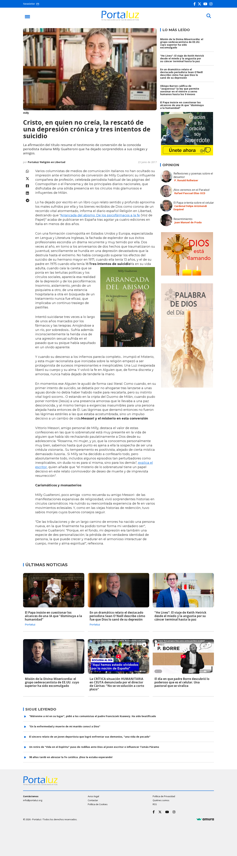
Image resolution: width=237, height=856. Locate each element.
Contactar (93, 800)
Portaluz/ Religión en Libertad (46, 162)
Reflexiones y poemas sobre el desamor (193, 175)
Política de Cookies (98, 804)
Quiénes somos (161, 800)
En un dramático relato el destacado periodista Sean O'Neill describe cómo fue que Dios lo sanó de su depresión (181, 73)
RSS (155, 804)
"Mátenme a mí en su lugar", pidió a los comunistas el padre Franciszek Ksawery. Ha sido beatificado (92, 716)
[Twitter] (200, 4)
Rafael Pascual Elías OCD (189, 193)
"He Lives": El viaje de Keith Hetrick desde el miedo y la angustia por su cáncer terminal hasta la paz (182, 58)
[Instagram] (211, 4)
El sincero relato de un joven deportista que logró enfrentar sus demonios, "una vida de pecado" (89, 736)
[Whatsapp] (27, 171)
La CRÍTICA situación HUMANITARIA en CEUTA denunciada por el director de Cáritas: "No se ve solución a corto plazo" (117, 684)
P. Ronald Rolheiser (186, 180)
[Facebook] (195, 4)
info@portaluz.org (32, 800)
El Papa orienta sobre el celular (193, 203)
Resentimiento (182, 219)
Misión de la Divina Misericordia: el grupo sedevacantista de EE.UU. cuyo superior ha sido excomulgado (181, 43)
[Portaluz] (120, 20)
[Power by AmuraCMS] (205, 819)
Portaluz (30, 624)
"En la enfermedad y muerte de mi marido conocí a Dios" (64, 726)
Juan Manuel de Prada (188, 222)
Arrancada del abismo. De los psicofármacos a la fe (100, 215)
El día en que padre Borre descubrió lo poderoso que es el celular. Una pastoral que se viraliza (181, 682)
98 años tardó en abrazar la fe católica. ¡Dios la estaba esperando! (70, 757)
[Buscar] (209, 16)
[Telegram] (27, 200)
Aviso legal (93, 796)
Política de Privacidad (164, 796)
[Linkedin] (27, 193)
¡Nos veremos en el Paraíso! (191, 190)
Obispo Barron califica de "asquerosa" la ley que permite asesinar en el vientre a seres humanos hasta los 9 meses (179, 90)
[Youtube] (206, 4)
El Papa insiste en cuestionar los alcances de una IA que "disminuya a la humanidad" (182, 105)
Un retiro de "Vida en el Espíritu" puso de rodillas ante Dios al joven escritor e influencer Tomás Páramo (94, 747)
